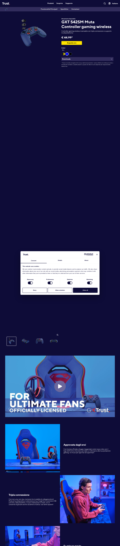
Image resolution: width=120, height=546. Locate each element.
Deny (34, 290)
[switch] (50, 282)
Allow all (85, 290)
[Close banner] (97, 254)
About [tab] (86, 260)
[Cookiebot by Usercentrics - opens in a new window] (85, 254)
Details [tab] (60, 260)
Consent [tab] (33, 260)
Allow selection (60, 290)
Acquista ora (71, 43)
